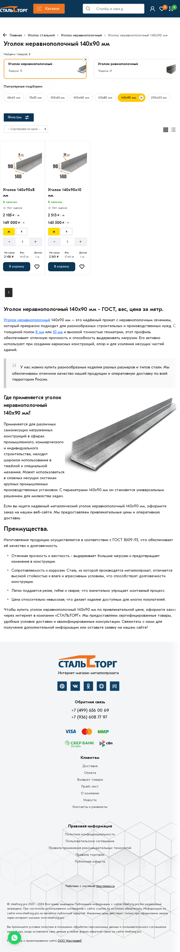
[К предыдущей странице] (5, 35)
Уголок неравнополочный (81, 35)
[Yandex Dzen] (101, 686)
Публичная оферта (90, 862)
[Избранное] (162, 9)
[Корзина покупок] (171, 9)
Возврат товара (90, 780)
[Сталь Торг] (88, 662)
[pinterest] (62, 686)
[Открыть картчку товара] (22, 164)
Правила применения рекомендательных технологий (90, 848)
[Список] (173, 130)
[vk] (75, 686)
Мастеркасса (105, 886)
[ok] (88, 686)
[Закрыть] (141, 97)
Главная (16, 35)
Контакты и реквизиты (90, 807)
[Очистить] (85, 59)
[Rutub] (114, 686)
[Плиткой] (165, 129)
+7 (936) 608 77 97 (89, 717)
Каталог (52, 8)
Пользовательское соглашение (90, 841)
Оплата (90, 773)
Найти (139, 10)
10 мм (58, 332)
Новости (90, 800)
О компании (90, 793)
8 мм (39, 332)
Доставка (90, 766)
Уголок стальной (41, 35)
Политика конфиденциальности (90, 834)
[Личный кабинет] (152, 9)
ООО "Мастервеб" (70, 940)
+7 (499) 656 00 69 (90, 710)
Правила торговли (90, 855)
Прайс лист (90, 786)
